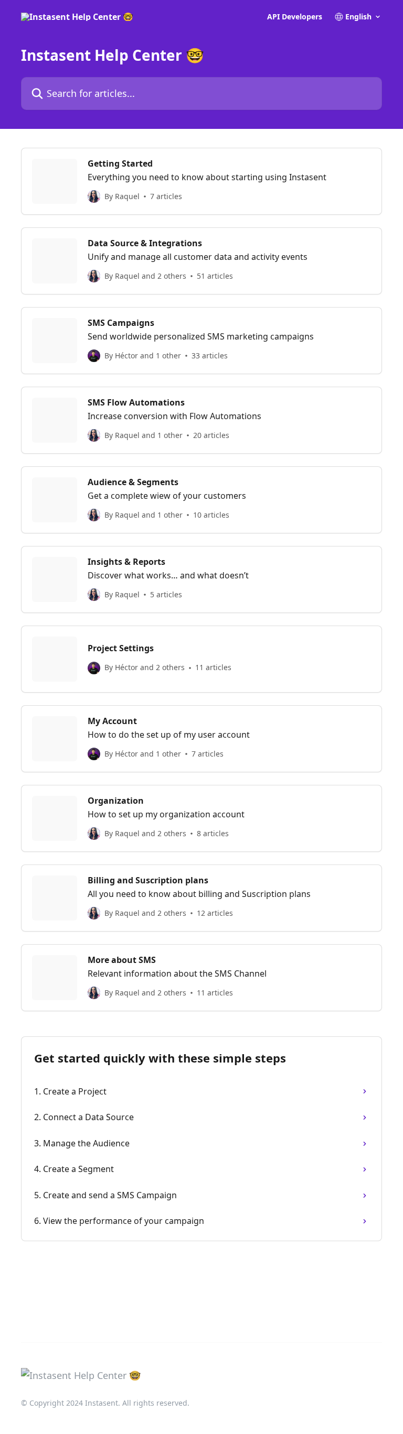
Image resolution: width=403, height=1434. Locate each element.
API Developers (294, 16)
